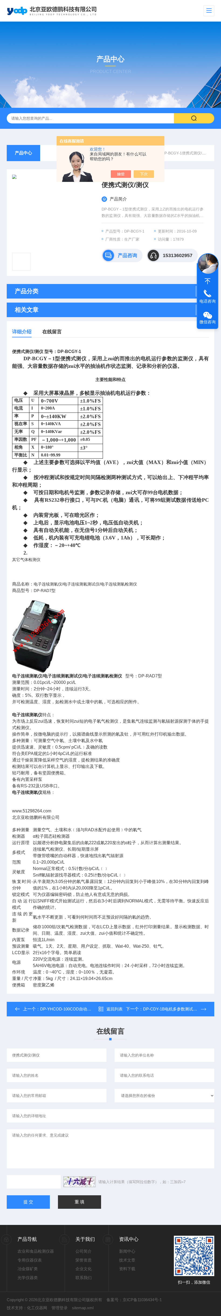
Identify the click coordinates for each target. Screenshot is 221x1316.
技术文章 (127, 1260)
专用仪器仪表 (30, 1260)
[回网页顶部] (207, 281)
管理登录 (59, 1307)
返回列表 (114, 1009)
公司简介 (83, 1251)
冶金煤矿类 (28, 1268)
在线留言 (52, 331)
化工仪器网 (37, 1307)
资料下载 (127, 1268)
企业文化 (83, 1268)
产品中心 (23, 153)
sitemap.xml (83, 1307)
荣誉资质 (83, 1260)
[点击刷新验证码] (79, 1181)
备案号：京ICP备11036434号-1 (134, 1299)
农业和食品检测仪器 (36, 1251)
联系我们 (83, 1277)
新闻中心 (127, 1251)
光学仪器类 (28, 1277)
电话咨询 (207, 301)
